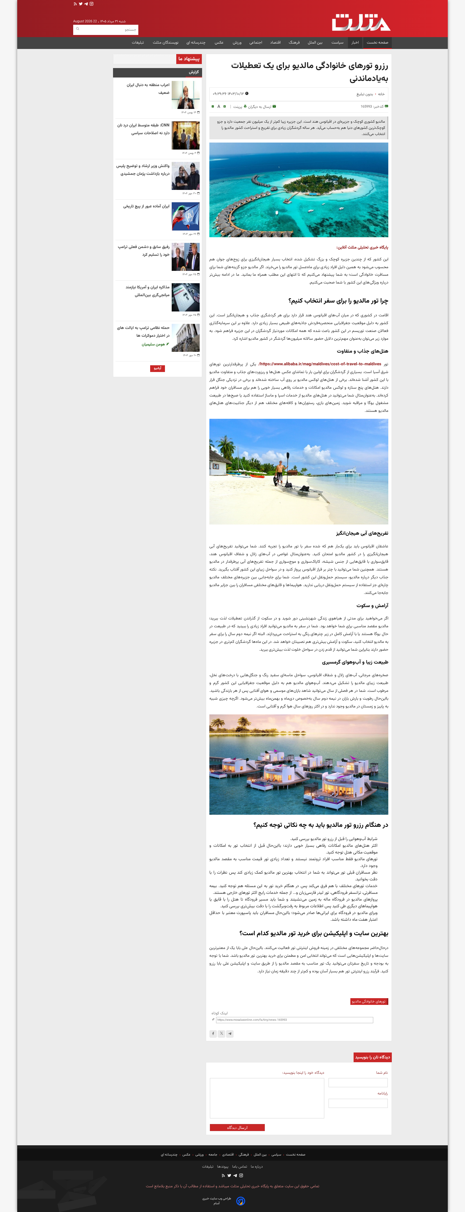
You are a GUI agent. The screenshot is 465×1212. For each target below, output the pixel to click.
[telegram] (85, 4)
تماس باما (239, 1167)
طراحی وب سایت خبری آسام (216, 1201)
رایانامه (383, 1093)
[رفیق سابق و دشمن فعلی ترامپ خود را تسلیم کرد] (186, 257)
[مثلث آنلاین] (361, 22)
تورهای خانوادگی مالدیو (368, 1001)
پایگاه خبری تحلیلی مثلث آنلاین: (362, 247)
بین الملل (315, 43)
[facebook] (213, 1034)
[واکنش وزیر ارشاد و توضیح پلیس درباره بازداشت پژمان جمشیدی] (186, 176)
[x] (221, 1034)
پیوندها (222, 1167)
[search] (77, 29)
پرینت (237, 107)
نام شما (382, 1073)
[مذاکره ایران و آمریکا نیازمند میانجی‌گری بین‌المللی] (186, 297)
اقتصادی (228, 1154)
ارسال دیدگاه (237, 1127)
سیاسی (276, 1154)
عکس (220, 43)
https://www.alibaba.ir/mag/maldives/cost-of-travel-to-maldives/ (320, 364)
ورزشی (200, 1154)
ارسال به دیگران (259, 107)
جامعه (213, 1154)
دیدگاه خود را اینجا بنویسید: (303, 1073)
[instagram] (91, 4)
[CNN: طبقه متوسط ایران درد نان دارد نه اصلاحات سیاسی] (186, 135)
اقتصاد (275, 43)
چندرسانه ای (196, 43)
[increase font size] (224, 106)
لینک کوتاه (220, 1013)
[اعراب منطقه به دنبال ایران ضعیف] (186, 95)
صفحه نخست (377, 43)
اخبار (355, 43)
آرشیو (157, 368)
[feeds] (75, 4)
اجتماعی (255, 43)
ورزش (237, 43)
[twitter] (80, 4)
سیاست (337, 43)
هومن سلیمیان (154, 344)
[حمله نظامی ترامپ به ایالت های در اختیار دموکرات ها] (186, 338)
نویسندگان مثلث (165, 43)
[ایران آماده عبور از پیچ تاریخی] (186, 216)
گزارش (194, 72)
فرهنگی (244, 1154)
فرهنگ (294, 43)
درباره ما (256, 1167)
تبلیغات (138, 43)
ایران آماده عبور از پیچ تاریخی (146, 206)
